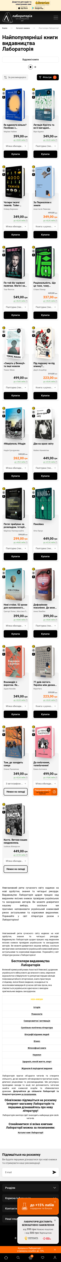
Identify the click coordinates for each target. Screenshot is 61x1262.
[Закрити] (57, 609)
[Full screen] (51, 3)
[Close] (57, 3)
